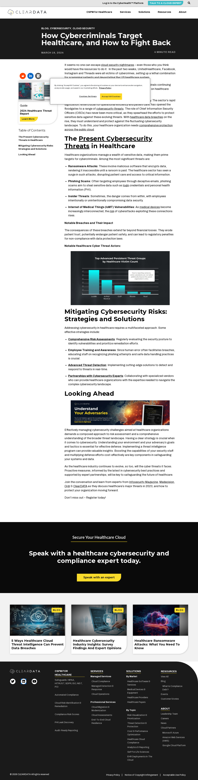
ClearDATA (80, 486)
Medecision (166, 482)
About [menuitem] (182, 12)
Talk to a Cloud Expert (166, 3)
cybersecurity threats (110, 108)
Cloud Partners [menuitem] (168, 728)
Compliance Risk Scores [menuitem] (67, 714)
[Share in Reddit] (23, 76)
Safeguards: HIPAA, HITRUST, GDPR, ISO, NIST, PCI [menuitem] (68, 683)
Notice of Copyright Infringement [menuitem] (141, 775)
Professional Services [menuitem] (103, 702)
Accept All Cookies (111, 96)
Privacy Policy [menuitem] (113, 775)
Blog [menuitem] (163, 681)
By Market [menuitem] (131, 676)
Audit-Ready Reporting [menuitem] (66, 730)
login (126, 185)
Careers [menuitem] (165, 718)
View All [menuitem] (164, 676)
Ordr (67, 486)
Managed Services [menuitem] (100, 676)
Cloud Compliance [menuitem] (101, 681)
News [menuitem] (163, 723)
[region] (100, 91)
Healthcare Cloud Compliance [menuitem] (136, 741)
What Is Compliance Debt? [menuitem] (172, 688)
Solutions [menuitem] (144, 12)
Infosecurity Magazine (143, 482)
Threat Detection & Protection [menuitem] (137, 725)
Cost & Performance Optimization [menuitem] (137, 733)
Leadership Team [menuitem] (169, 714)
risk (112, 211)
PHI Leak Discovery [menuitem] (64, 722)
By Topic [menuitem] (131, 710)
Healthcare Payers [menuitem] (136, 702)
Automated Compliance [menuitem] (67, 695)
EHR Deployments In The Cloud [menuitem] (139, 758)
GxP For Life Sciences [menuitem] (138, 752)
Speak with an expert (99, 577)
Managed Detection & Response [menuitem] (103, 688)
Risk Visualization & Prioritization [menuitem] (137, 717)
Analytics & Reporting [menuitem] (138, 747)
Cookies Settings (88, 96)
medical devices (150, 207)
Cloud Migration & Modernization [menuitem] (101, 709)
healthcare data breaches (146, 117)
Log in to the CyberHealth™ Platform (123, 3)
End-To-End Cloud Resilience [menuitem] (101, 721)
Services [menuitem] (125, 12)
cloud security (84, 28)
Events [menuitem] (164, 694)
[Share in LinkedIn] (30, 76)
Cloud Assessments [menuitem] (102, 715)
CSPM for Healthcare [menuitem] (99, 12)
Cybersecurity (60, 28)
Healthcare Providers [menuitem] (137, 697)
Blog (45, 28)
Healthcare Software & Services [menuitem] (138, 683)
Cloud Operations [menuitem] (100, 694)
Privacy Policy (105, 88)
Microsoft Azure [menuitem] (170, 733)
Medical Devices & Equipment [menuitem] (136, 691)
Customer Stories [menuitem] (170, 699)
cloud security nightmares (117, 64)
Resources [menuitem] (164, 12)
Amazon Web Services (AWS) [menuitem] (173, 739)
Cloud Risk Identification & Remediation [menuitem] (68, 704)
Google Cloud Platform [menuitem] (174, 745)
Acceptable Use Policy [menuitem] (174, 775)
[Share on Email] (38, 76)
